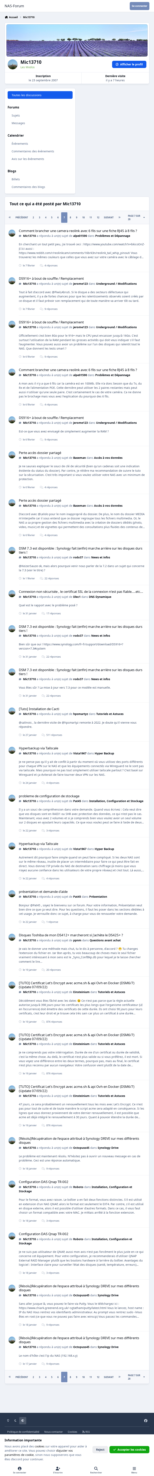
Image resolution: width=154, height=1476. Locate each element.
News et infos (100, 557)
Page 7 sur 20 (134, 217)
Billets (16, 179)
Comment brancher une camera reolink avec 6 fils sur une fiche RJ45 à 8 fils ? (78, 230)
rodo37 (78, 557)
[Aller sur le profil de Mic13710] (11, 233)
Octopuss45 (81, 1148)
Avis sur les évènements (28, 159)
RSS (87, 1432)
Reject (100, 1449)
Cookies (72, 1432)
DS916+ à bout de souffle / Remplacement (51, 278)
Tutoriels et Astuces (110, 714)
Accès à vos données (108, 458)
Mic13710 (29, 236)
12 (98, 217)
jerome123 (80, 284)
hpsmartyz (80, 714)
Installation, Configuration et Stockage (116, 801)
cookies (40, 1446)
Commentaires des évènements (33, 151)
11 (90, 217)
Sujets (16, 115)
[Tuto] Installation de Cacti (39, 709)
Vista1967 (79, 753)
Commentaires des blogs (28, 187)
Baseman (79, 458)
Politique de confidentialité (23, 1432)
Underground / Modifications (116, 284)
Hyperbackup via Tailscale (38, 748)
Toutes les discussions (27, 95)
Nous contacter (53, 1432)
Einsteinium (81, 992)
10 (83, 217)
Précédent (21, 217)
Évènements (20, 143)
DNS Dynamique (100, 597)
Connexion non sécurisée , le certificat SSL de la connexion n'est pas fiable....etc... (81, 591)
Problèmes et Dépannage (112, 236)
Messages (18, 123)
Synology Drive (108, 1148)
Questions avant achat (105, 940)
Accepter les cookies (132, 1449)
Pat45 (77, 801)
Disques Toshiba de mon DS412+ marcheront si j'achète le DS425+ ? (71, 935)
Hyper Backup (104, 753)
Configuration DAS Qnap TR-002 (43, 1181)
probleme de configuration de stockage (49, 796)
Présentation (98, 896)
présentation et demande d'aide (43, 891)
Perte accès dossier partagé (40, 452)
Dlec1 (77, 597)
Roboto (78, 1187)
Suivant (108, 217)
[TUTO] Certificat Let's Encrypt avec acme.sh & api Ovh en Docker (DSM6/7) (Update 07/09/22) (76, 985)
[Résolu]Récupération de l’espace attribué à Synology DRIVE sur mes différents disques (79, 1140)
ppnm (77, 940)
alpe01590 (80, 236)
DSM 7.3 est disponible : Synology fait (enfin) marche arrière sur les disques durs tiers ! (80, 550)
